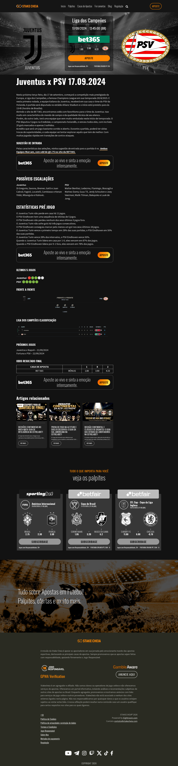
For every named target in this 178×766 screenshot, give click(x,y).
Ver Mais (23, 443)
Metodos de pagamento (50, 738)
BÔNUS (72, 371)
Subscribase (39, 541)
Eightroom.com (130, 717)
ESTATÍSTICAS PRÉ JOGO (138, 90)
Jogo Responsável (48, 730)
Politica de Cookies (48, 719)
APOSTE (155, 6)
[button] (126, 6)
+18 (42, 715)
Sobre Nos (45, 734)
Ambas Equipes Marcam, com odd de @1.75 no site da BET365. (62, 150)
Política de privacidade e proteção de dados (58, 722)
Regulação (45, 742)
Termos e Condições (49, 726)
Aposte (104, 163)
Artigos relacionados (136, 93)
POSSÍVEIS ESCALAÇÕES (138, 86)
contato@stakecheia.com (125, 721)
